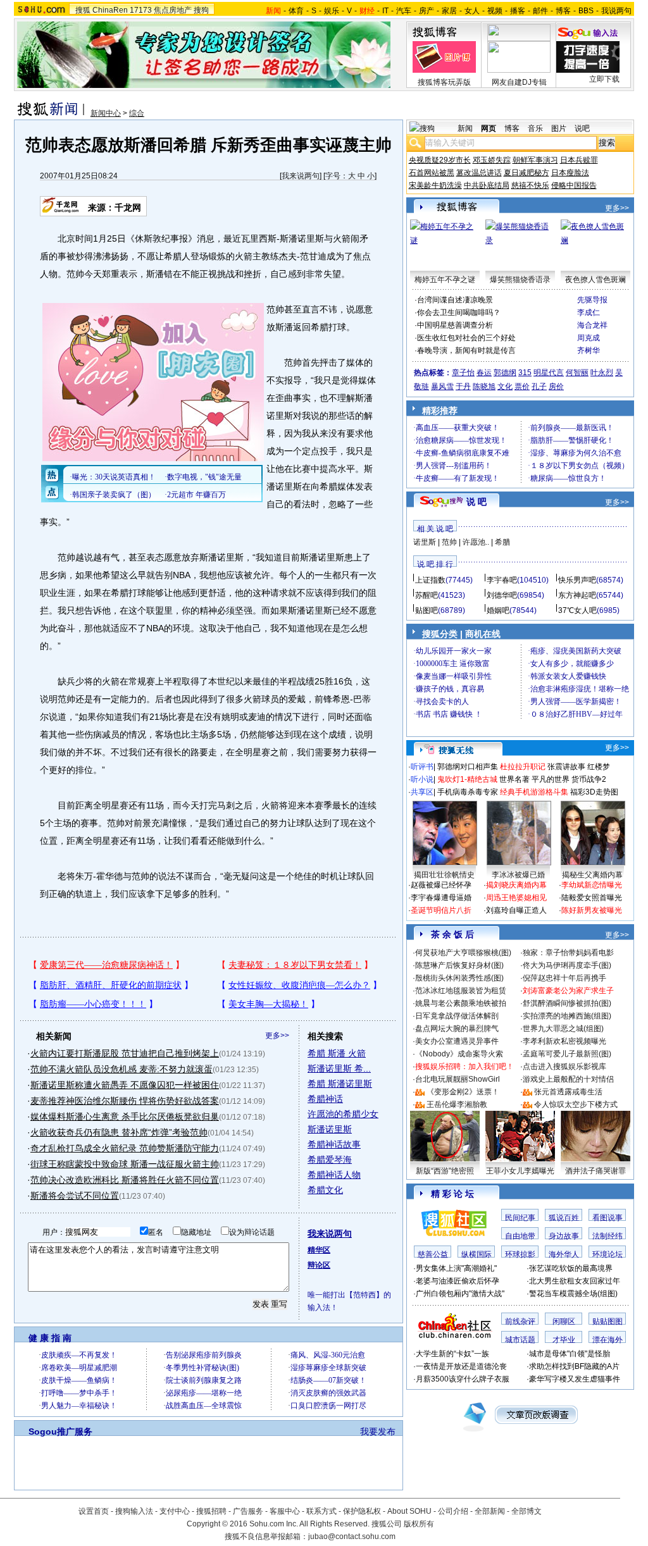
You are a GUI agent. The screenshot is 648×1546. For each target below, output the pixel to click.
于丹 (463, 386)
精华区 (319, 1250)
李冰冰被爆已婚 (518, 874)
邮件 (540, 10)
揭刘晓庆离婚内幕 (516, 885)
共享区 (422, 792)
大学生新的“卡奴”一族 (452, 1353)
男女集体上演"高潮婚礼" (456, 1268)
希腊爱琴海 (330, 1159)
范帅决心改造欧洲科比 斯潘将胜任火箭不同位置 (124, 1180)
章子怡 (463, 372)
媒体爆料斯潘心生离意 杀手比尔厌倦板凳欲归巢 (124, 1116)
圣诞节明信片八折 (441, 910)
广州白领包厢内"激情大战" (460, 1293)
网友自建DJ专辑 (519, 82)
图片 (558, 128)
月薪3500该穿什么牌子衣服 (462, 1379)
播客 (517, 10)
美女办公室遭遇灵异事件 (457, 1041)
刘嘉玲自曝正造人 (516, 910)
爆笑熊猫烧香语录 (520, 279)
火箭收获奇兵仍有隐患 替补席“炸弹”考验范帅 (119, 1132)
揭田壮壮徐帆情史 (444, 874)
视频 (494, 10)
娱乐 (331, 10)
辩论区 (319, 1265)
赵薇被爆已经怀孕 (441, 885)
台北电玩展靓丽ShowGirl (457, 1079)
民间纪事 (520, 1217)
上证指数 (430, 580)
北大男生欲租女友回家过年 (574, 1281)
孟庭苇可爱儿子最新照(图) (567, 1053)
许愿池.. (476, 542)
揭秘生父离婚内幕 (592, 874)
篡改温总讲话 (479, 172)
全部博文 (526, 1511)
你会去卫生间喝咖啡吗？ (459, 312)
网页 (488, 128)
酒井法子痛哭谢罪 (595, 1170)
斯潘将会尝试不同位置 (74, 1195)
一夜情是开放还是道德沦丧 (461, 1366)
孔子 (539, 386)
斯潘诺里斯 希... (339, 1068)
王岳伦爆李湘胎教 (457, 1104)
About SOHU (409, 1511)
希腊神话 (325, 1099)
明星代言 (548, 372)
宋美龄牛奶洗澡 (435, 185)
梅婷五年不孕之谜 (444, 279)
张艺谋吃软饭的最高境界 (571, 1268)
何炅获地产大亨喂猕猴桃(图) (463, 952)
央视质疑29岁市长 (440, 160)
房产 (426, 10)
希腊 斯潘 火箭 (337, 1053)
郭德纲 (505, 372)
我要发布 (378, 1431)
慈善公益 (433, 1254)
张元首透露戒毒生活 (568, 1091)
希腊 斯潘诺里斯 (340, 1084)
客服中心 (285, 1511)
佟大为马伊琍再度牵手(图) (567, 965)
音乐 (535, 128)
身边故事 (564, 1236)
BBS (586, 10)
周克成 (588, 337)
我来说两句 (301, 175)
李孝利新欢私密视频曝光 (564, 1041)
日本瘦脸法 (570, 172)
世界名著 (514, 779)
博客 (563, 10)
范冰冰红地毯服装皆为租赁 (460, 990)
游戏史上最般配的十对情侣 (568, 1079)
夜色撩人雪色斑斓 (595, 279)
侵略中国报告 (574, 185)
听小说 (422, 779)
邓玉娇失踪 (492, 160)
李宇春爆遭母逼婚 (441, 897)
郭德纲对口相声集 (467, 766)
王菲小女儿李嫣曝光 (520, 1170)
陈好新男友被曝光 (591, 910)
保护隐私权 (362, 1511)
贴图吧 (426, 610)
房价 (556, 386)
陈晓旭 (484, 386)
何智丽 (577, 372)
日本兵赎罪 (579, 160)
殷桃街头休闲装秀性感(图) (459, 978)
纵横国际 (476, 1254)
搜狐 (82, 10)
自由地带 (520, 1236)
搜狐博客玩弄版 (444, 82)
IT (385, 10)
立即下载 (604, 79)
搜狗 (201, 10)
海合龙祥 (592, 325)
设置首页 (93, 1511)
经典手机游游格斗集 (534, 792)
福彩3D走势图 (594, 792)
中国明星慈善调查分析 (455, 325)
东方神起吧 (577, 595)
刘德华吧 (502, 595)
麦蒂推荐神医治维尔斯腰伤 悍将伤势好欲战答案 (124, 1101)
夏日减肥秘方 (526, 172)
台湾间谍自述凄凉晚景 (455, 299)
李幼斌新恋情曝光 (591, 885)
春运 (484, 372)
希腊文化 (325, 1190)
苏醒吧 (426, 595)
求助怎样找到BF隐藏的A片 (574, 1366)
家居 (449, 10)
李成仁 (588, 312)
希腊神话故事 (334, 1144)
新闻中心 (105, 113)
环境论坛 (607, 1254)
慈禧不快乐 (530, 185)
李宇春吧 (502, 580)
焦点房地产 (173, 10)
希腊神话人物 (334, 1175)
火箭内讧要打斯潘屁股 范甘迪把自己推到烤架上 (124, 1053)
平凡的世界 (551, 779)
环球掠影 (520, 1254)
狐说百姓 (564, 1217)
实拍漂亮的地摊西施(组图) (567, 1015)
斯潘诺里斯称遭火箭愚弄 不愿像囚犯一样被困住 (124, 1085)
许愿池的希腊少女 (343, 1114)
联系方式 (321, 1511)
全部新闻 (490, 1511)
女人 (472, 10)
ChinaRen (110, 10)
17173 (141, 10)
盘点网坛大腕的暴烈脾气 (457, 1028)
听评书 (422, 766)
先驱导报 (592, 299)
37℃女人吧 (577, 610)
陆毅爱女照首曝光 (591, 897)
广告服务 (248, 1511)
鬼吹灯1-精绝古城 (467, 779)
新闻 (465, 128)
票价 (522, 386)
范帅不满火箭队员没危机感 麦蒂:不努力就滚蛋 (121, 1069)
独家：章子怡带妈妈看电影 (568, 952)
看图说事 (607, 1217)
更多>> (277, 1035)
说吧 (582, 128)
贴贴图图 (607, 1321)
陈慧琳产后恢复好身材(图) (459, 965)
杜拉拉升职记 (522, 766)
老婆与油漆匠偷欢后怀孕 (457, 1281)
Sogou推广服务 (60, 1431)
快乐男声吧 (577, 580)
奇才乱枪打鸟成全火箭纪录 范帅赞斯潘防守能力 (124, 1148)
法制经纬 (607, 1236)
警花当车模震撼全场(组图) (573, 1293)
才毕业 (563, 1339)
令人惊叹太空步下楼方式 (576, 1104)
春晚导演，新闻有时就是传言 (466, 350)
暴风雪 (442, 386)
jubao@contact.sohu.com (352, 1536)
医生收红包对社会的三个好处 (466, 337)
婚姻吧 (498, 610)
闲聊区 (563, 1321)
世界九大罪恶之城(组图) (563, 1028)
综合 (136, 113)
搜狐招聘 (211, 1511)
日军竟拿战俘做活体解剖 (457, 1015)
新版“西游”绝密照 (445, 1170)
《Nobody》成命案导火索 (459, 1053)
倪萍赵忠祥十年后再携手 (564, 978)
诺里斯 (424, 542)
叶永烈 (601, 372)
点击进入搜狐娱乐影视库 (564, 1066)
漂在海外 (607, 1339)
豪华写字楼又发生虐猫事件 (574, 1379)
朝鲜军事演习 (535, 160)
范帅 (449, 542)
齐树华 (588, 350)
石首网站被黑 (431, 172)
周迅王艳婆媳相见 (516, 897)
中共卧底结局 (486, 185)
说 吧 (476, 502)
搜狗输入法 (134, 1511)
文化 (505, 386)
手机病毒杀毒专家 (467, 792)
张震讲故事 (566, 766)
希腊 (502, 542)
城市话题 (520, 1339)
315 (525, 372)
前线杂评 (520, 1321)
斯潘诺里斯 (330, 1129)
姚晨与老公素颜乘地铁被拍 (460, 1003)
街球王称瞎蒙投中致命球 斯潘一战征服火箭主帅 (124, 1164)
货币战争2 (588, 779)
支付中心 (174, 1511)
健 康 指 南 (50, 1338)
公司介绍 (453, 1511)
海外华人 (564, 1254)
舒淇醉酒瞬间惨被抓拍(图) (567, 1003)
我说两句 (616, 10)
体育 (296, 10)
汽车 (403, 10)
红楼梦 (598, 766)
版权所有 (419, 1523)
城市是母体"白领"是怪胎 (569, 1353)
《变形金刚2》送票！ (463, 1091)
